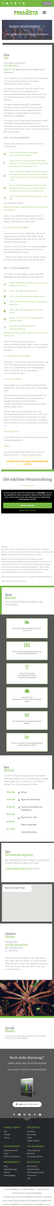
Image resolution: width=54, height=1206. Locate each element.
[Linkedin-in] (29, 1114)
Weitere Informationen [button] (27, 510)
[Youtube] (7, 3)
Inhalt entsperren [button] (28, 505)
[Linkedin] (15, 3)
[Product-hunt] (23, 3)
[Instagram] (11, 3)
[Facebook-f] (3, 3)
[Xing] (19, 3)
